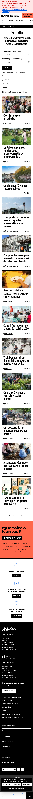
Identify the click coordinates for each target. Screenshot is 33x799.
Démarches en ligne (14, 797)
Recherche (22, 797)
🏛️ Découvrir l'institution (9, 649)
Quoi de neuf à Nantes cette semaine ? (15, 187)
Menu (29, 796)
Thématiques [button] (6, 79)
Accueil (3, 26)
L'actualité (5, 711)
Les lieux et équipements (9, 762)
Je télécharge (16, 616)
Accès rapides (4, 797)
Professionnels (6, 747)
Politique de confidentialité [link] (16, 788)
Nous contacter (8, 691)
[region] (16, 21)
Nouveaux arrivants (7, 741)
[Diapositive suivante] (30, 21)
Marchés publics (6, 736)
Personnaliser (27, 784)
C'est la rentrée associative (11, 117)
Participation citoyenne (8, 726)
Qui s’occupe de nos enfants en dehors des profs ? (15, 431)
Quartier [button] (5, 87)
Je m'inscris (16, 596)
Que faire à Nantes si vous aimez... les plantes (14, 395)
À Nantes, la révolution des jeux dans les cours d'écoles (15, 466)
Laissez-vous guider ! (12, 538)
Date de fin (12, 59)
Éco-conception (16, 777)
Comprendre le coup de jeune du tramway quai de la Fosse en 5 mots (16, 258)
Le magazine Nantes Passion (11, 714)
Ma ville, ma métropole (9, 700)
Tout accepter (7, 784)
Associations (5, 752)
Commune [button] (5, 83)
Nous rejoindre (6, 731)
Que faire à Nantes (8, 707)
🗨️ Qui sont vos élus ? (8, 647)
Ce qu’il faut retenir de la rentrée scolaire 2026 (16, 327)
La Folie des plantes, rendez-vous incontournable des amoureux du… (14, 152)
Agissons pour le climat (10, 704)
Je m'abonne (17, 576)
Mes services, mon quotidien (11, 697)
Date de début (13, 51)
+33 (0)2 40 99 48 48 (8, 663)
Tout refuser (16, 784)
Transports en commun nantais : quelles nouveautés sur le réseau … (16, 222)
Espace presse (6, 757)
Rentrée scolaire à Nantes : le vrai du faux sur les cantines (15, 293)
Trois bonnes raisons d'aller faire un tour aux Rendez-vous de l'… (16, 360)
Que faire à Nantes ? (27, 15)
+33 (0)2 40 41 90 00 (7, 635)
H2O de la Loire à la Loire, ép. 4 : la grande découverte (15, 501)
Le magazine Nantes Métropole (12, 717)
